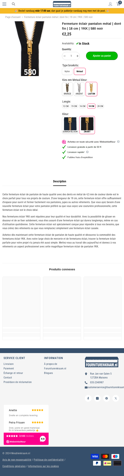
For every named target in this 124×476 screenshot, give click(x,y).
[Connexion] (110, 4)
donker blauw (70, 131)
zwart (87, 131)
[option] (29, 48)
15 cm (74, 106)
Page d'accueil (13, 17)
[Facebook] (88, 398)
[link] (21, 330)
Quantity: (67, 49)
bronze (67, 93)
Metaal (80, 71)
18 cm (91, 106)
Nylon (67, 71)
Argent (79, 93)
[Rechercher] (14, 4)
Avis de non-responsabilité (16, 459)
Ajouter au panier (102, 55)
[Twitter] (115, 398)
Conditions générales (14, 466)
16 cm (82, 106)
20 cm (100, 106)
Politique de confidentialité (49, 459)
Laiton (91, 93)
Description (59, 181)
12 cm (66, 106)
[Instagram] (97, 398)
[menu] (4, 4)
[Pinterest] (106, 398)
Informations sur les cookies (43, 466)
